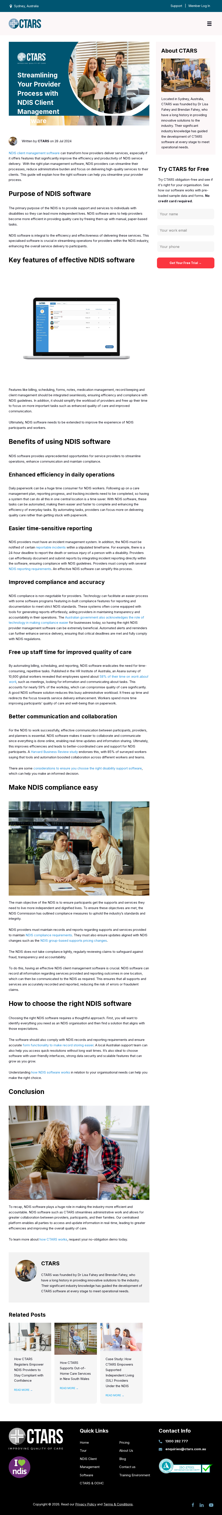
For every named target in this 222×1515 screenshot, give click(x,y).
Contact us (127, 1467)
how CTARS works (53, 1239)
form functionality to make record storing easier (58, 1045)
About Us (126, 1450)
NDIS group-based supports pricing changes (73, 940)
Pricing (124, 1442)
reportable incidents (51, 547)
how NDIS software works (50, 1072)
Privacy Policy (85, 1504)
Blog (122, 1459)
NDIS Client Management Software (90, 1467)
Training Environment (134, 1475)
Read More (23, 1389)
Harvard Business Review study (54, 752)
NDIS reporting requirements (30, 569)
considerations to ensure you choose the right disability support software (87, 768)
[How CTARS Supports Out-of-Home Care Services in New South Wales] (75, 1338)
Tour (83, 1450)
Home (84, 1442)
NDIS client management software (34, 153)
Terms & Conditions (118, 1504)
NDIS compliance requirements (49, 935)
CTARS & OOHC (92, 1483)
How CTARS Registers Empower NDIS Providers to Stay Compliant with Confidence (29, 1370)
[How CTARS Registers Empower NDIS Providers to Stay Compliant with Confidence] (30, 1336)
